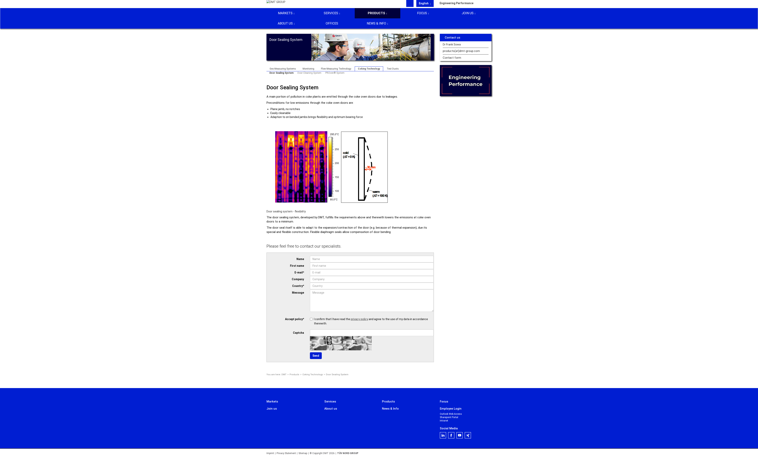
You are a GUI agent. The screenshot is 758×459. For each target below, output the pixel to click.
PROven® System (334, 73)
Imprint (270, 453)
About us (285, 23)
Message (298, 292)
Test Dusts (393, 68)
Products (376, 13)
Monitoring (308, 68)
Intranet (444, 420)
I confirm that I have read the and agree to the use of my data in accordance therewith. (371, 321)
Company (298, 279)
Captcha (298, 332)
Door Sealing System (281, 73)
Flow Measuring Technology (336, 68)
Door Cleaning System (309, 73)
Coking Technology (369, 68)
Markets (285, 13)
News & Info (376, 23)
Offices (332, 23)
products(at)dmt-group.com (461, 51)
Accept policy (294, 319)
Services (331, 13)
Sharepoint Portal (449, 417)
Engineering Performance (456, 3)
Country (298, 285)
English (424, 3)
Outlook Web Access (451, 414)
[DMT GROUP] (275, 3)
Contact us (452, 37)
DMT (283, 374)
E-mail (299, 272)
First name (297, 265)
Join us (468, 13)
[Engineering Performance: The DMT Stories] (466, 80)
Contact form (452, 57)
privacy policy (359, 319)
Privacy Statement (286, 453)
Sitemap (302, 453)
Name (300, 259)
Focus (422, 13)
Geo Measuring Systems (283, 68)
